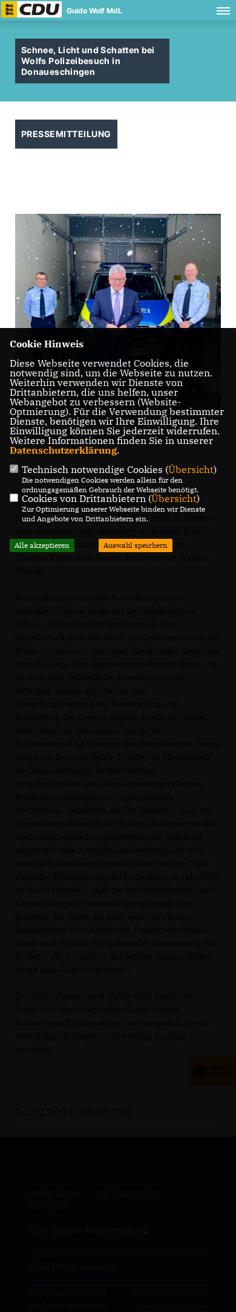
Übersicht (191, 469)
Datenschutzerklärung (63, 450)
